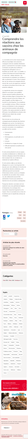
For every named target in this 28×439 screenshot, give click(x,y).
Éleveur (11, 317)
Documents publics (5, 436)
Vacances (11, 366)
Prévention (19, 348)
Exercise (5, 256)
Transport (19, 363)
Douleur (19, 314)
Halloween (16, 327)
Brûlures (13, 305)
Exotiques (19, 218)
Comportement (12, 311)
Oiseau (17, 342)
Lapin (19, 330)
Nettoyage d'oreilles (8, 339)
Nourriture (15, 339)
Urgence (5, 366)
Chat (6, 11)
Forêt (20, 320)
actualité (10, 296)
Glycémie (5, 327)
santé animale (14, 354)
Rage (21, 351)
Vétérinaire (13, 370)
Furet (24, 218)
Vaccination (23, 221)
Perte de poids (12, 348)
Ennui (15, 317)
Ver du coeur (6, 370)
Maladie (5, 333)
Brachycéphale (6, 305)
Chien (20, 215)
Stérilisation (18, 360)
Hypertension (6, 330)
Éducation (6, 317)
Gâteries (9, 323)
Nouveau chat (6, 342)
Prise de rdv (4, 2)
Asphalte (12, 302)
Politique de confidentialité (6, 436)
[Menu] (25, 3)
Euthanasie (21, 317)
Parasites (17, 345)
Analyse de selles (18, 299)
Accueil (3, 11)
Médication (21, 333)
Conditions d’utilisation (18, 436)
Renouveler (11, 2)
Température (6, 363)
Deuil (15, 314)
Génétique (15, 323)
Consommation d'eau (8, 314)
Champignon (6, 308)
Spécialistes (6, 360)
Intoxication (13, 330)
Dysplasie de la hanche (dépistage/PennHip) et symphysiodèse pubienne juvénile (14, 264)
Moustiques (6, 336)
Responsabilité (7, 354)
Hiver (21, 327)
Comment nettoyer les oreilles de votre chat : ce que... (13, 248)
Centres (18, 305)
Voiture (5, 373)
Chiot (24, 215)
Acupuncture (16, 296)
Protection (16, 351)
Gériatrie (20, 323)
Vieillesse (19, 370)
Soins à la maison (7, 357)
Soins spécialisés (16, 357)
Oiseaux (5, 345)
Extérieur (11, 320)
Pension (5, 348)
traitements (13, 363)
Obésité (12, 342)
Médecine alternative (13, 333)
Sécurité (20, 354)
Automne (17, 302)
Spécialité (12, 360)
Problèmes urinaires (8, 351)
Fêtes (16, 320)
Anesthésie (6, 302)
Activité (5, 296)
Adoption (5, 299)
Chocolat (5, 311)
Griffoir (10, 327)
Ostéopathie (11, 345)
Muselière (12, 336)
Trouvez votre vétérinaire (10, 388)
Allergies (20, 212)
